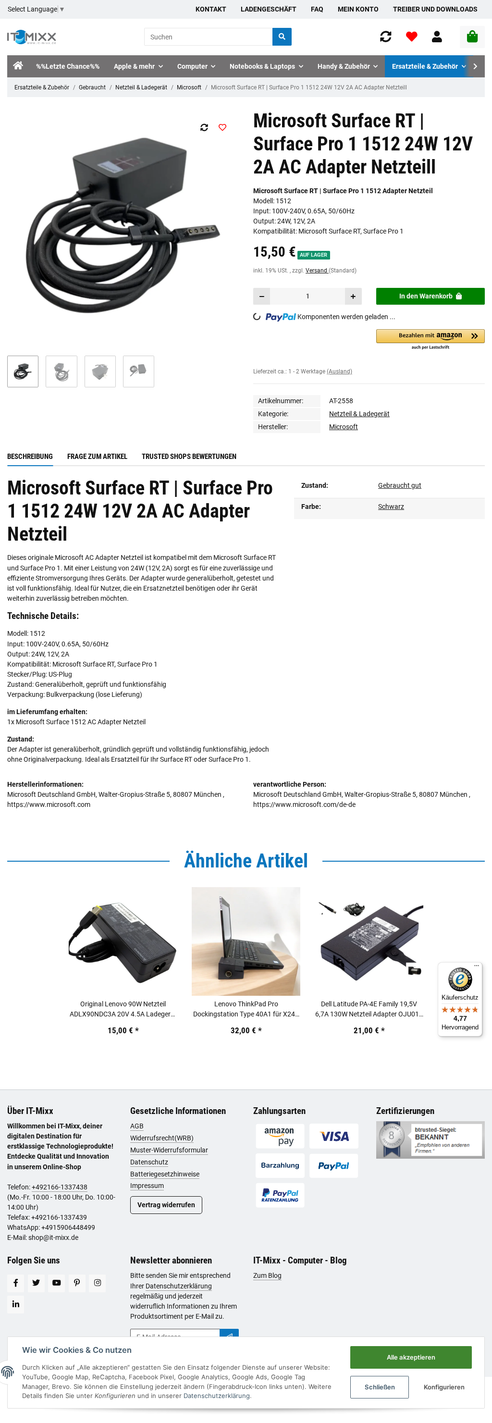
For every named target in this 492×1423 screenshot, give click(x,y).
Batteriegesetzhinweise (164, 1174)
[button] (437, 36)
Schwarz (391, 506)
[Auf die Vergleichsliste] (204, 127)
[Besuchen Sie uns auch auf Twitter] (36, 1283)
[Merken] (222, 127)
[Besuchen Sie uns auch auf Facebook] (15, 1283)
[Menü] (476, 968)
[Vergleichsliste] (386, 36)
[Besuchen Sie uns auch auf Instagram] (97, 1283)
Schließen (380, 1387)
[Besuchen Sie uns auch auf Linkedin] (15, 1304)
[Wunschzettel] (412, 36)
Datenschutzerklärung (179, 1286)
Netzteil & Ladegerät (141, 87)
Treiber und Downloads (435, 9)
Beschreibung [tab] (30, 456)
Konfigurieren (444, 1387)
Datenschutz (149, 1162)
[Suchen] (282, 37)
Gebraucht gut (399, 485)
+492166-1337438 (59, 1187)
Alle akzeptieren (411, 1357)
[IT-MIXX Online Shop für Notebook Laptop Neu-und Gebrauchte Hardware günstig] (31, 37)
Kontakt (211, 9)
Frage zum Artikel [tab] (97, 456)
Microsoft (189, 87)
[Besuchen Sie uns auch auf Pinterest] (77, 1283)
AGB (137, 1126)
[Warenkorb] (472, 37)
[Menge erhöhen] (353, 296)
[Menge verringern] (262, 296)
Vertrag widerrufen (166, 1205)
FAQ (317, 9)
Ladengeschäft (268, 9)
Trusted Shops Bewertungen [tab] (189, 456)
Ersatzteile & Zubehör (41, 87)
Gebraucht (92, 87)
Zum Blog (267, 1275)
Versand (317, 270)
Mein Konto (358, 9)
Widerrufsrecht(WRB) (162, 1138)
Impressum (147, 1185)
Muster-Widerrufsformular (169, 1150)
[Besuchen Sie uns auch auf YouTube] (56, 1283)
